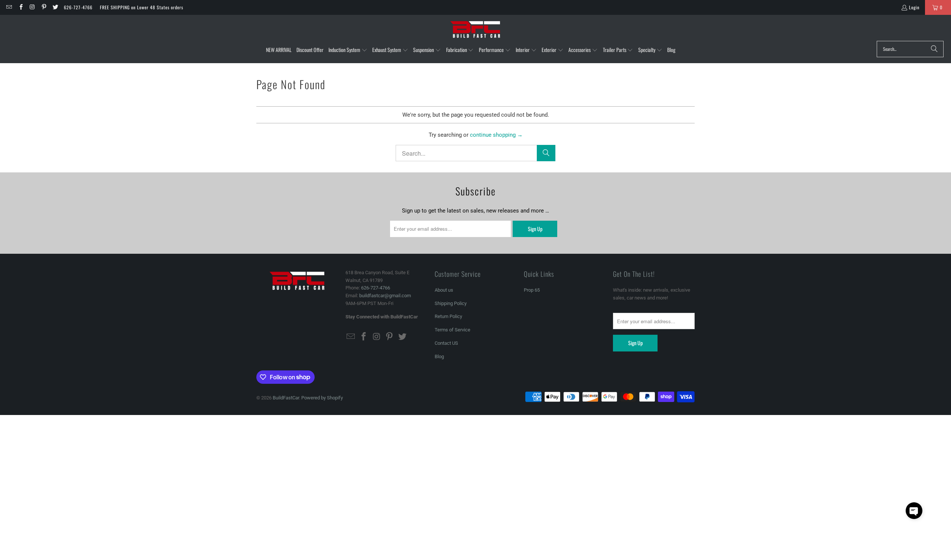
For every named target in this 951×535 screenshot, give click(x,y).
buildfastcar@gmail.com (385, 295)
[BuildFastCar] (475, 30)
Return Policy (448, 316)
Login (914, 7)
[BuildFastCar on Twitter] (55, 7)
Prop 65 (532, 290)
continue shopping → (496, 135)
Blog (439, 356)
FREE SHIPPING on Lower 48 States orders (141, 7)
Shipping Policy (451, 303)
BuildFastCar (286, 398)
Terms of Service (452, 330)
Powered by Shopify (322, 398)
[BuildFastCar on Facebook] (20, 7)
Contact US (446, 343)
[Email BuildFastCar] (9, 7)
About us (444, 290)
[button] (347, 50)
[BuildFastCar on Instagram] (32, 7)
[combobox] (910, 49)
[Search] (934, 49)
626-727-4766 (78, 7)
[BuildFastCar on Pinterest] (43, 7)
